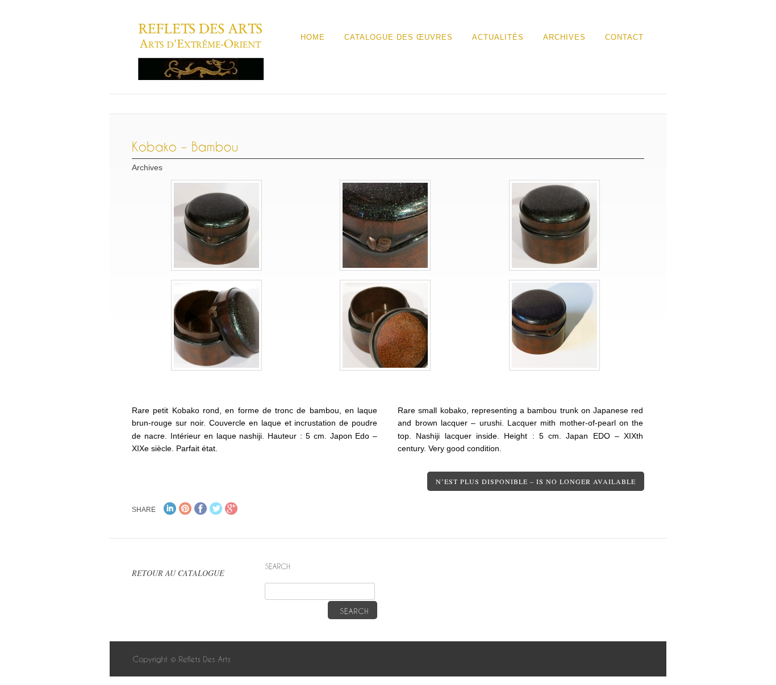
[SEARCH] (352, 610)
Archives (564, 37)
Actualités (498, 37)
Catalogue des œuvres (398, 37)
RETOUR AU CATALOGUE (178, 573)
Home (313, 37)
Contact (624, 37)
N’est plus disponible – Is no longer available (536, 481)
